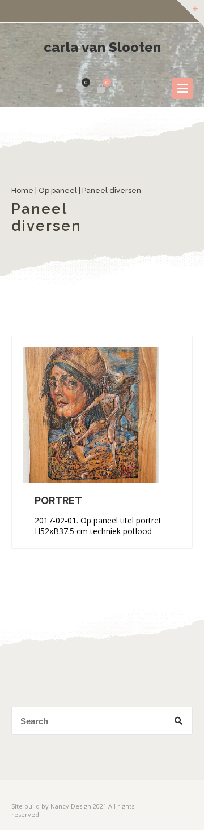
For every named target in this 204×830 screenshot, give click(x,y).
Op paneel (58, 190)
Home (22, 190)
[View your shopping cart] (101, 88)
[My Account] (60, 88)
